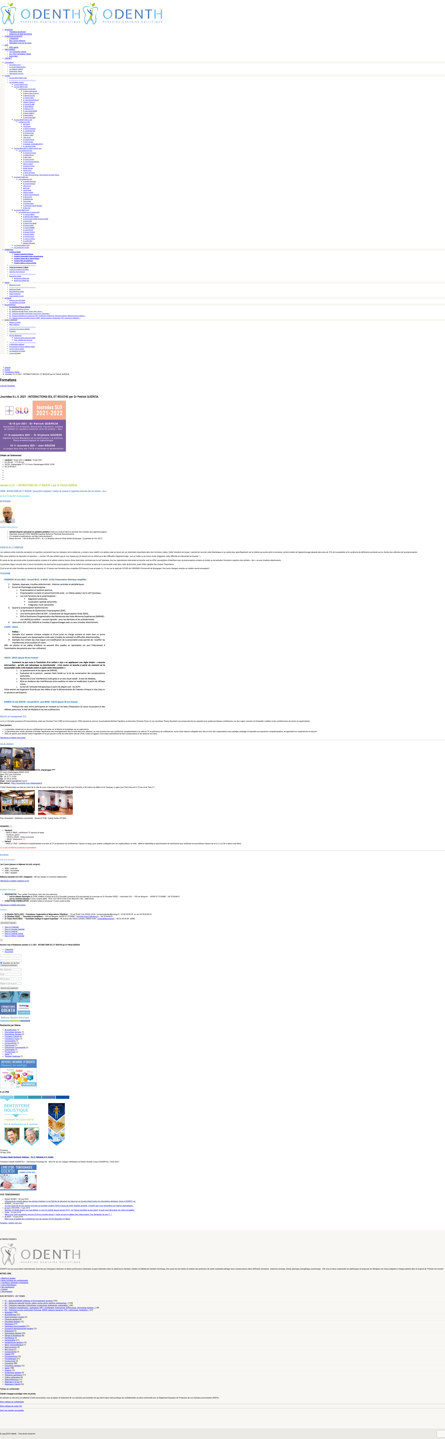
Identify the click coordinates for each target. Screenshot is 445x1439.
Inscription (9, 952)
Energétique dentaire (13, 1034)
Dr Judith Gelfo (27, 241)
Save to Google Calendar (15, 929)
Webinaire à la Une (14, 285)
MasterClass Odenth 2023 (21, 278)
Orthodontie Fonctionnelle (15, 1047)
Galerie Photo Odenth (15, 71)
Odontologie (10, 1045)
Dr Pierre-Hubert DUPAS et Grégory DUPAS (35, 219)
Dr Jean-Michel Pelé (29, 131)
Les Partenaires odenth (17, 52)
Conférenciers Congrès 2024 (27, 89)
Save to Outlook (11, 931)
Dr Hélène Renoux (28, 155)
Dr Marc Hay (26, 208)
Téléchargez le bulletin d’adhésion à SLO (14, 881)
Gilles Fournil (27, 186)
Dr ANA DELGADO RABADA (31, 217)
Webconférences (12, 1379)
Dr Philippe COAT (28, 109)
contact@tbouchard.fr (105, 919)
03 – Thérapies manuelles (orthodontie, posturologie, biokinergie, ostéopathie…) (37, 1305)
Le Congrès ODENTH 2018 (21, 245)
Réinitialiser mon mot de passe (20, 43)
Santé (7, 1054)
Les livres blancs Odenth (16, 349)
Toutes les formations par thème (19, 269)
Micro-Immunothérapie (14, 1345)
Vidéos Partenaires (15, 294)
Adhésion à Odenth (15, 322)
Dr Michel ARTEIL (28, 115)
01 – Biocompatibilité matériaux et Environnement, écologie (29, 1301)
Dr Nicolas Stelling (28, 234)
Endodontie (9, 1331)
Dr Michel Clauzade (29, 95)
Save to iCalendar (12, 927)
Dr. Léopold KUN (28, 230)
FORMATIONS (9, 250)
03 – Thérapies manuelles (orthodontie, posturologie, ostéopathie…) (29, 313)
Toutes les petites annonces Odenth (24, 338)
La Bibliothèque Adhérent (16, 344)
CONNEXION (13, 38)
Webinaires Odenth (15, 289)
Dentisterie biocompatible (15, 1326)
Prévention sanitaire (13, 1366)
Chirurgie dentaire (12, 1319)
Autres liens (13, 56)
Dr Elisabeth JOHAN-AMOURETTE (33, 144)
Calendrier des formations (17, 272)
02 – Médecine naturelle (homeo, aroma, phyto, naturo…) (26, 311)
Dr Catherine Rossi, (29, 139)
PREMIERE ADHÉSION (17, 32)
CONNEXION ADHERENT (14, 36)
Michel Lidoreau (28, 168)
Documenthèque (10, 305)
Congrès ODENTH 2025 (21, 84)
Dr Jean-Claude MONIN (30, 111)
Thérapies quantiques (13, 1375)
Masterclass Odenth (15, 276)
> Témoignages (6, 1291)
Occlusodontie (10, 1043)
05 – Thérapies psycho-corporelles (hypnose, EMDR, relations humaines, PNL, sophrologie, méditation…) (47, 1310)
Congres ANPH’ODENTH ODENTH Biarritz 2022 (27, 148)
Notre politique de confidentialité (12, 1402)
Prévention (9, 1363)
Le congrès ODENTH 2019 (21, 210)
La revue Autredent (15, 353)
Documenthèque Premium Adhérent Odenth (22, 347)
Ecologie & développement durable (19, 1328)
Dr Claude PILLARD (28, 104)
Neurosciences (11, 1347)
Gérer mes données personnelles (12, 1410)
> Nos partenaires (7, 1287)
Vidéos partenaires (12, 1377)
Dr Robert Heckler (28, 225)
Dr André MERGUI (28, 106)
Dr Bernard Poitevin (29, 166)
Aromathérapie (10, 1030)
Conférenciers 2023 (24, 122)
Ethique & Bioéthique (13, 1335)
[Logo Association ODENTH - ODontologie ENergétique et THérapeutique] (40, 24)
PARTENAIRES (10, 49)
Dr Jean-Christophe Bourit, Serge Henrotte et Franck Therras (41, 175)
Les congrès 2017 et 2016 (21, 247)
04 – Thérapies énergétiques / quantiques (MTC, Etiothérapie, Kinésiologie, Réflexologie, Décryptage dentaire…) (50, 1308)
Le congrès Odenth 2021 (21, 177)
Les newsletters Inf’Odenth (17, 302)
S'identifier (9, 949)
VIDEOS (7, 283)
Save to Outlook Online (14, 934)
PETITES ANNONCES (15, 336)
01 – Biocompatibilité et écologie (19, 309)
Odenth (7, 1354)
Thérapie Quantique (12, 1056)
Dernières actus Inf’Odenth (17, 300)
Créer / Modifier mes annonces (23, 340)
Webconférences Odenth (16, 291)
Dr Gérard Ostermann (29, 128)
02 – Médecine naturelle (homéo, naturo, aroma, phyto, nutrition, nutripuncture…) (36, 1303)
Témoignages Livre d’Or (16, 73)
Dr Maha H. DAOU (28, 135)
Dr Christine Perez (28, 133)
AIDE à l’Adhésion (14, 324)
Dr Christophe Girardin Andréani (32, 206)
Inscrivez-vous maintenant (9, 988)
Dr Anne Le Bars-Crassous (31, 93)
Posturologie (10, 1052)
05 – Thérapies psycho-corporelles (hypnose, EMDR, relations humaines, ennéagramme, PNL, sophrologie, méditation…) (44, 318)
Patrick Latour (27, 170)
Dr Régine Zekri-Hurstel (30, 91)
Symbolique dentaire (13, 1373)
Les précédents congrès (16, 82)
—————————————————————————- (22, 80)
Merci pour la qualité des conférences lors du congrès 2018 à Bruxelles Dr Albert (37, 1219)
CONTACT (8, 58)
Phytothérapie (10, 1359)
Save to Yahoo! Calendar (14, 936)
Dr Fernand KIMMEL (29, 228)
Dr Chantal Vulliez (28, 98)
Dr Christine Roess (28, 236)
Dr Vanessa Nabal (28, 203)
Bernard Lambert (28, 164)
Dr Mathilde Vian (28, 199)
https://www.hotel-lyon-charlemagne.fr (26, 783)
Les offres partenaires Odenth (20, 54)
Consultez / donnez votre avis (11, 1223)
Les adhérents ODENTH (16, 69)
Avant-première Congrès (16, 296)
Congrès (7, 76)
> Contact (4, 1289)
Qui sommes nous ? (15, 65)
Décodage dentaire (12, 1322)
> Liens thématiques (8, 1285)
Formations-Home (12, 1039)
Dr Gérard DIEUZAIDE (29, 117)
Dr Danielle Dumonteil (29, 181)
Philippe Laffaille (28, 192)
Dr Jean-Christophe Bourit (31, 100)
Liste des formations (7, 386)
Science (8, 1370)
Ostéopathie (10, 1050)
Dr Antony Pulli (27, 197)
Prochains (4, 1150)
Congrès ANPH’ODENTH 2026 (18, 78)
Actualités (9, 1312)
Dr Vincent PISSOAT (29, 232)
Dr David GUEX (27, 221)
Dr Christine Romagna (29, 153)
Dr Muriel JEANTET (29, 113)
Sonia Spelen (27, 201)
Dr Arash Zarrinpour (29, 173)
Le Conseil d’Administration (17, 67)
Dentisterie (9, 1324)
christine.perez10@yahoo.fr (87, 916)
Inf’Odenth (8, 298)
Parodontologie (11, 1356)
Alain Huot (26, 188)
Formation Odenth (12, 1036)
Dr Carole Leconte (28, 159)
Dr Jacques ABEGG (29, 214)
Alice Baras (26, 124)
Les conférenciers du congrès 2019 (29, 212)
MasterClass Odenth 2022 (21, 280)
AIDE (6, 45)
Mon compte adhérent (17, 41)
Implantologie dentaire (14, 1342)
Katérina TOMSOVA (29, 102)
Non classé (9, 1349)
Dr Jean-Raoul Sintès (29, 146)
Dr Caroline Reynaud (29, 184)
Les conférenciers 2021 (25, 179)
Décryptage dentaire (13, 1032)
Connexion (12, 331)
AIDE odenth (13, 47)
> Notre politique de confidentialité (14, 1280)
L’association (9, 62)
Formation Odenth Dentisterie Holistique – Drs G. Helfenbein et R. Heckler (27, 1157)
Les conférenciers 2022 (25, 151)
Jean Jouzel (27, 137)
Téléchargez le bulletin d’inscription (12, 738)
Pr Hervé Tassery (28, 142)
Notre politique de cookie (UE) (11, 1406)
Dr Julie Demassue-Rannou (31, 162)
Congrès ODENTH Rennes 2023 (23, 120)
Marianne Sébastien (29, 243)
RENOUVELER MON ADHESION (20, 34)
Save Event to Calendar (8, 923)
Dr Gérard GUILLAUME (29, 223)
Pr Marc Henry (27, 157)
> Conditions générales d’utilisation (14, 1283)
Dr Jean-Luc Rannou (29, 239)
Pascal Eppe (26, 126)
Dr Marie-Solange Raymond (31, 195)
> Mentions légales (8, 1278)
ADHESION (9, 30)
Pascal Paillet (27, 190)
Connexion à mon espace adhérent (19, 329)
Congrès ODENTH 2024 (21, 87)
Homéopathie (10, 1041)
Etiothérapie (9, 1338)
